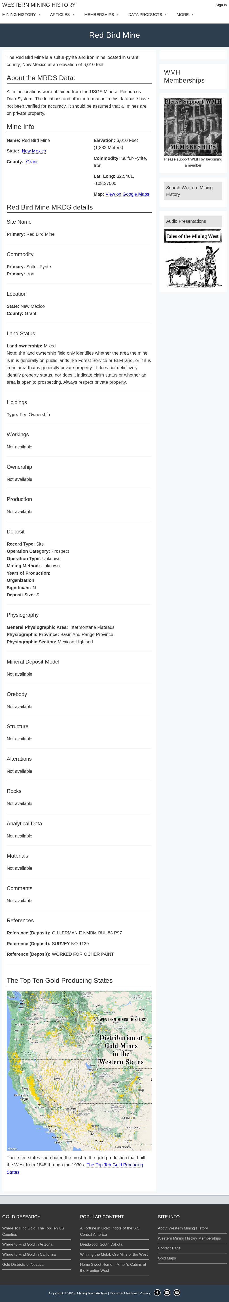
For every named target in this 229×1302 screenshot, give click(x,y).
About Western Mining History (183, 1228)
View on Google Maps (127, 194)
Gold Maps (167, 1258)
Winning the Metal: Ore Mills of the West (114, 1254)
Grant (32, 161)
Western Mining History (39, 5)
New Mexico (34, 150)
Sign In (221, 5)
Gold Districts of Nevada (22, 1264)
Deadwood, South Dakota (101, 1244)
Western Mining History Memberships (189, 1238)
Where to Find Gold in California (29, 1254)
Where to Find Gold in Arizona (27, 1244)
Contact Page (169, 1248)
